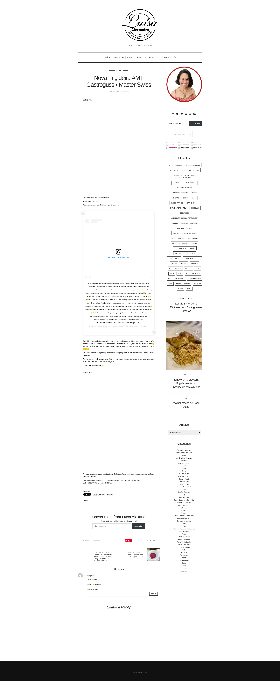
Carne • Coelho (184, 482)
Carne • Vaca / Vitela (184, 487)
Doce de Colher (184, 497)
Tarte (184, 566)
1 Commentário (96, 540)
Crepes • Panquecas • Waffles (184, 223)
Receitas (119, 57)
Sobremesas (184, 560)
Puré (170, 283)
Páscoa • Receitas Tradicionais (184, 529)
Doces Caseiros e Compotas (184, 500)
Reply (153, 593)
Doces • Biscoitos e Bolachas (185, 233)
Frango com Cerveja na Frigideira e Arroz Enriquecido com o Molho (186, 383)
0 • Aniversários (175, 165)
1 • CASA (176, 183)
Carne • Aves (184, 474)
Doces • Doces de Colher (185, 253)
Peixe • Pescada (194, 278)
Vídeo (189, 288)
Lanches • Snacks (184, 505)
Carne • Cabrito (184, 479)
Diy (186, 398)
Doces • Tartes (174, 258)
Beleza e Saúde (184, 463)
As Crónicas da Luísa (184, 458)
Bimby (185, 198)
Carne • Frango (177, 203)
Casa (130, 57)
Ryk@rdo (90, 576)
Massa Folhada (175, 268)
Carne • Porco (193, 203)
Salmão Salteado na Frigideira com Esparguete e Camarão (186, 307)
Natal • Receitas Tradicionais (184, 516)
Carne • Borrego (184, 476)
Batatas (176, 198)
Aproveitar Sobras (180, 193)
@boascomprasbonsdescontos (132, 474)
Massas (188, 268)
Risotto (184, 558)
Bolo (184, 468)
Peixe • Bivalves (184, 539)
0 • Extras (174, 170)
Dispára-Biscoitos (184, 228)
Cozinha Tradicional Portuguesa (184, 218)
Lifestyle (141, 57)
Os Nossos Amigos (184, 521)
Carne (194, 198)
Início (108, 57)
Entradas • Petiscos (184, 503)
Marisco (194, 263)
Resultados (184, 555)
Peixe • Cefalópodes (176, 278)
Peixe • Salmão (186, 299)
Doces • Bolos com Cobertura (184, 243)
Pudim (184, 550)
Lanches (183, 263)
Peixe (180, 273)
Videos (153, 57)
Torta (184, 568)
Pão (184, 526)
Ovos (172, 273)
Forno (174, 263)
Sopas (180, 288)
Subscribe (138, 526)
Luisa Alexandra (106, 326)
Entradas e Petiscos (192, 258)
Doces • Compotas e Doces (184, 248)
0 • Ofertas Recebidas (190, 170)
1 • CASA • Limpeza (189, 183)
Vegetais (184, 571)
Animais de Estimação (184, 453)
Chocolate (195, 208)
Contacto (165, 57)
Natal (197, 268)
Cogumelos (184, 213)
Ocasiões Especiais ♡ (184, 518)
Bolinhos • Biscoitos (184, 466)
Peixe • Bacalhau (193, 273)
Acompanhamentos (184, 188)
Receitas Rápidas (183, 283)
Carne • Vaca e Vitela (178, 208)
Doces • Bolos (193, 238)
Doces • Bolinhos (177, 238)
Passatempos (184, 531)
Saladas (197, 283)
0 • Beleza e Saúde (193, 165)
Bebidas (184, 461)
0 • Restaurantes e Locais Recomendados (184, 176)
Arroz (194, 193)
